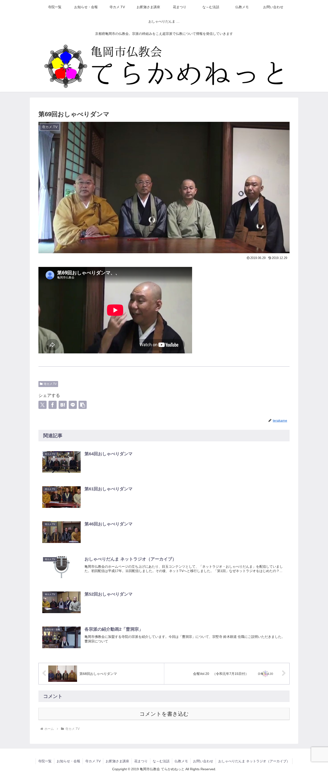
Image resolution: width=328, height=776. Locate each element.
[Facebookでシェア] (53, 405)
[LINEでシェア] (73, 405)
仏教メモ (181, 761)
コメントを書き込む (164, 714)
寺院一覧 (45, 761)
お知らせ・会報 (68, 761)
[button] (83, 405)
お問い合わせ (203, 761)
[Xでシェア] (42, 405)
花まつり (141, 761)
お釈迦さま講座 (117, 761)
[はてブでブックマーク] (63, 405)
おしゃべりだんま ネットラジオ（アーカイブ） (254, 761)
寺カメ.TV (50, 384)
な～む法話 (161, 761)
